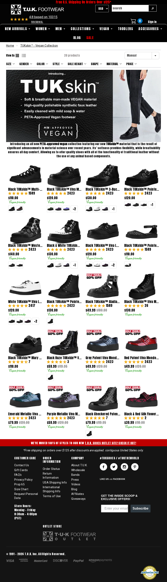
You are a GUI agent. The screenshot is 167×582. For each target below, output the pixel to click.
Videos (75, 484)
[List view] (24, 56)
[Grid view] (18, 56)
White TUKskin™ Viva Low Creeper (25, 301)
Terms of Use (52, 496)
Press (75, 479)
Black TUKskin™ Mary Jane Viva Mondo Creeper (25, 357)
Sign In (152, 22)
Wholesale (78, 470)
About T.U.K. (79, 465)
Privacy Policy (23, 479)
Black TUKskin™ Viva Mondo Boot (141, 301)
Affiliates (77, 494)
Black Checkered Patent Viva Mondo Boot (103, 414)
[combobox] (130, 8)
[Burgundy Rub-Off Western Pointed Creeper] (143, 204)
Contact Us (21, 465)
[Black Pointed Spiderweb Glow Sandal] (127, 265)
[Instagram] (124, 466)
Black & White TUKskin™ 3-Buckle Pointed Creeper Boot (64, 245)
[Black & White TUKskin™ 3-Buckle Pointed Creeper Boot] (89, 208)
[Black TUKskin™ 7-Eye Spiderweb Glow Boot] (50, 321)
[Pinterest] (134, 466)
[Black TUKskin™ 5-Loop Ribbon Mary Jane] (11, 208)
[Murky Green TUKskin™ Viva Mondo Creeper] (50, 208)
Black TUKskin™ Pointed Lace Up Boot (64, 301)
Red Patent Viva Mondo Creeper (141, 357)
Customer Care (25, 458)
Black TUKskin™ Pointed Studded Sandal (141, 245)
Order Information (52, 460)
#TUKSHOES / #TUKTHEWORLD (119, 458)
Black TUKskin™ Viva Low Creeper (103, 245)
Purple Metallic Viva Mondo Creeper (64, 414)
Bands (75, 474)
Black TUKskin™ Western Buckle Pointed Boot (25, 245)
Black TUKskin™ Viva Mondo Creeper (64, 189)
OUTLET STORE (52, 526)
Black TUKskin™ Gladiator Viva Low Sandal (103, 301)
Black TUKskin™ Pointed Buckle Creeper (141, 189)
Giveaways (78, 498)
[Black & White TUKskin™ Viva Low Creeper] (89, 265)
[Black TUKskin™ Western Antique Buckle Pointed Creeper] (135, 204)
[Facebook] (103, 466)
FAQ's (18, 474)
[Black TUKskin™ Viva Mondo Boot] (50, 377)
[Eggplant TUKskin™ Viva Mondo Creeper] (58, 208)
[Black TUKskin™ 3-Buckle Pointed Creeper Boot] (50, 265)
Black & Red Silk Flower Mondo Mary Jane (141, 414)
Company (77, 458)
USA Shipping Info (55, 482)
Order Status (51, 468)
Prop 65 (19, 484)
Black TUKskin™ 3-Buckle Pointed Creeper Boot (103, 189)
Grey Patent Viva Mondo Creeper (103, 357)
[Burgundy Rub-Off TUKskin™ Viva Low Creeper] (105, 265)
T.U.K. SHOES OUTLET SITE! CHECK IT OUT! (110, 443)
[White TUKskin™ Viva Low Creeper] (97, 265)
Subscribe (140, 508)
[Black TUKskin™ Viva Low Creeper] (11, 321)
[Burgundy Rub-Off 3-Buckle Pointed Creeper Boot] (105, 208)
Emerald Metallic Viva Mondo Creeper (25, 414)
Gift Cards (21, 470)
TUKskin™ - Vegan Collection (39, 45)
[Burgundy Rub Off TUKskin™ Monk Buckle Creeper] (127, 204)
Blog (74, 489)
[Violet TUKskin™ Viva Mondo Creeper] (66, 208)
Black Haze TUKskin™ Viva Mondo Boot (64, 357)
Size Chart (21, 489)
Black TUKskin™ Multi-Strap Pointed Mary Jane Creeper (25, 189)
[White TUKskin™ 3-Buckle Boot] (97, 208)
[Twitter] (114, 466)
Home (10, 45)
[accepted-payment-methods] (61, 561)
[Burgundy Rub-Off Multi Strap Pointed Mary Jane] (19, 208)
